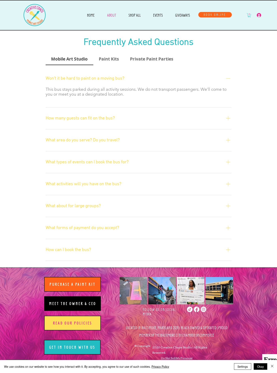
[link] (249, 15)
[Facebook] (196, 309)
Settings (242, 366)
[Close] (272, 366)
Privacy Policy (160, 366)
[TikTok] (189, 309)
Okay (260, 366)
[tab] (69, 59)
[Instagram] (203, 309)
